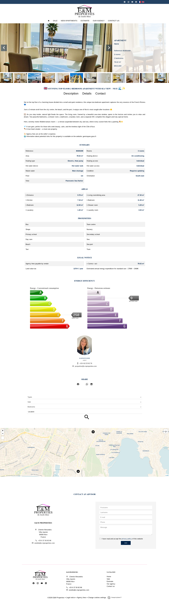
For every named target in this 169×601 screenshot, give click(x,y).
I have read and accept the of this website (122, 539)
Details (86, 93)
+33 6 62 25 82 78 (86, 363)
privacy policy (127, 539)
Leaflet (167, 475)
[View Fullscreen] (2, 437)
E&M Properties (43, 523)
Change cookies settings (97, 597)
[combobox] (84, 397)
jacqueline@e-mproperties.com (86, 366)
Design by (116, 597)
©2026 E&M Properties (55, 598)
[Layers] (166, 431)
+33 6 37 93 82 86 (44, 540)
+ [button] (2, 430)
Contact (100, 93)
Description (71, 93)
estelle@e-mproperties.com (44, 543)
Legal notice (70, 597)
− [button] (2, 433)
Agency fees (81, 597)
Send (125, 543)
